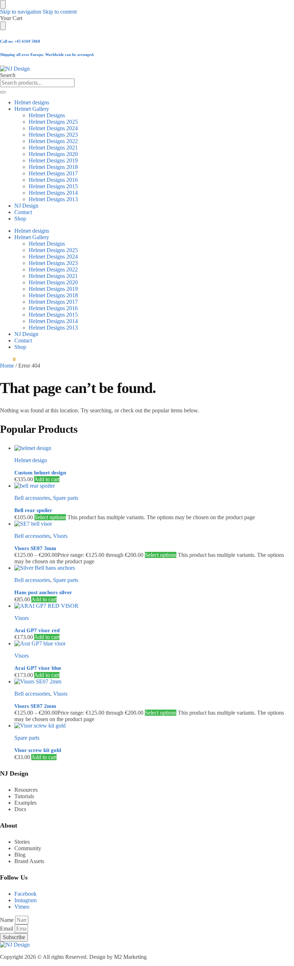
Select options (50, 517)
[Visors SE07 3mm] (154, 524)
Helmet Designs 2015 (53, 186)
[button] (7, 359)
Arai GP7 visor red (37, 630)
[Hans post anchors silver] (154, 568)
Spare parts (65, 498)
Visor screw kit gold (37, 750)
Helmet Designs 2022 (53, 141)
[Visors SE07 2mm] (154, 681)
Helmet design (30, 460)
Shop (20, 219)
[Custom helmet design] (154, 448)
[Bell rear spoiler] (154, 486)
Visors (60, 536)
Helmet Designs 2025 (53, 122)
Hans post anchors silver (43, 592)
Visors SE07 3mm (35, 548)
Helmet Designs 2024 (53, 128)
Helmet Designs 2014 (53, 193)
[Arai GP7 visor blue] (154, 643)
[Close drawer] (3, 26)
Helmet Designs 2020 (53, 154)
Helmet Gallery (31, 109)
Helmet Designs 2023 (53, 135)
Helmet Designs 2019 (53, 160)
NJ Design (26, 206)
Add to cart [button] (47, 479)
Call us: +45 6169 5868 (20, 41)
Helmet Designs (47, 115)
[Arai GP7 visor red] (154, 606)
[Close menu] (3, 4)
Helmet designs (31, 102)
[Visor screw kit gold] (154, 726)
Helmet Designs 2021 (53, 148)
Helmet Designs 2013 (53, 199)
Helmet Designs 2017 (53, 173)
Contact (23, 212)
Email (7, 928)
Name (7, 920)
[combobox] (37, 83)
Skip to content (60, 12)
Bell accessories (32, 498)
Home (7, 366)
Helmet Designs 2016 (53, 180)
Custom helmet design (40, 472)
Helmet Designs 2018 (53, 167)
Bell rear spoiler (33, 510)
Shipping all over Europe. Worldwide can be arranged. (47, 54)
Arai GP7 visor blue (37, 668)
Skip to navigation (20, 12)
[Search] (3, 92)
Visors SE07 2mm (35, 706)
